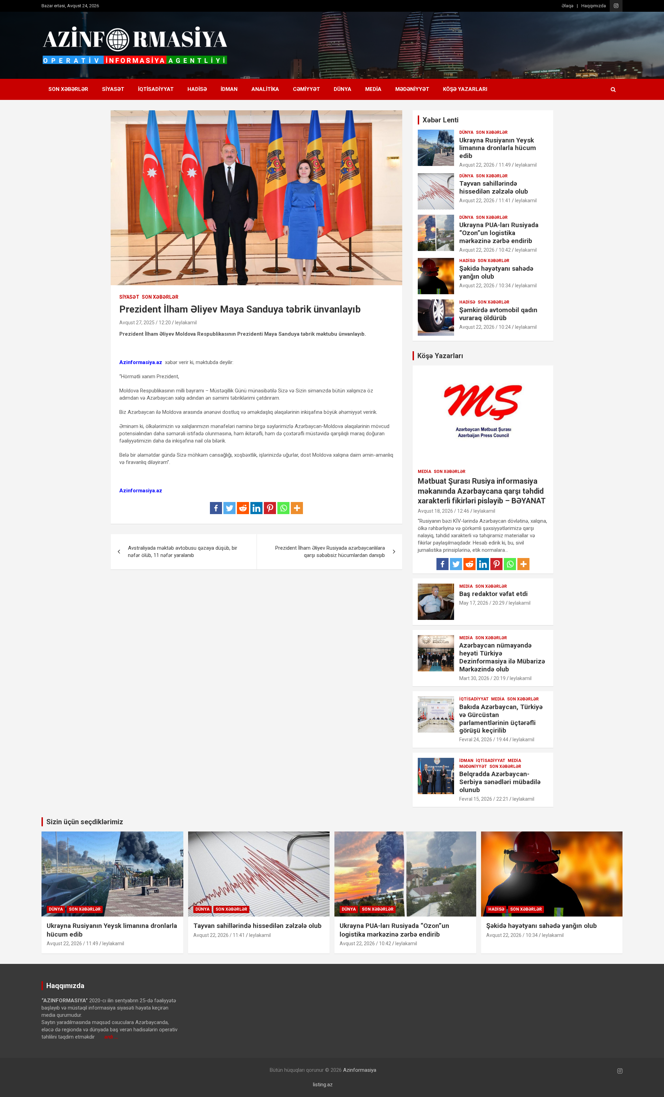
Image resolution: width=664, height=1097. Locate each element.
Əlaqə (567, 5)
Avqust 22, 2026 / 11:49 (485, 165)
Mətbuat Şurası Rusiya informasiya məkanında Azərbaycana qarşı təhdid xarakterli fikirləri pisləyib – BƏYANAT (482, 491)
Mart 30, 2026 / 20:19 (482, 678)
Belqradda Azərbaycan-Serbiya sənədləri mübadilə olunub (500, 782)
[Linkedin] (256, 508)
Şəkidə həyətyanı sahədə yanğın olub (496, 272)
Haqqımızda (593, 5)
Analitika (265, 89)
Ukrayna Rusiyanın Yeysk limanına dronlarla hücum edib (497, 148)
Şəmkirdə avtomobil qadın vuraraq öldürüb (498, 314)
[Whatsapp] (283, 508)
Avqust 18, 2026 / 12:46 (443, 511)
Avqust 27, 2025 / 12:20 (145, 322)
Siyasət (113, 89)
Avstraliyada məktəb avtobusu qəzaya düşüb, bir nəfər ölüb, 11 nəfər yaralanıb (182, 551)
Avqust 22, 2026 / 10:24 (485, 327)
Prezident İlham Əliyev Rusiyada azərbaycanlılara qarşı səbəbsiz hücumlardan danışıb (330, 551)
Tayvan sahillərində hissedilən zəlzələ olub (493, 187)
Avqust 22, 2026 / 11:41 (485, 200)
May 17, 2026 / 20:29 (482, 603)
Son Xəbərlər (68, 89)
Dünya (342, 89)
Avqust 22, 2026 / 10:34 (485, 285)
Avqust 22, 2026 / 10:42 (485, 250)
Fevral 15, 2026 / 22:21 (483, 799)
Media (373, 89)
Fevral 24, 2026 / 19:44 (483, 739)
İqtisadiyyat (156, 89)
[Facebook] (216, 508)
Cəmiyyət (306, 89)
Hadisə (197, 89)
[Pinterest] (270, 508)
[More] (297, 508)
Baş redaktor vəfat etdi (493, 594)
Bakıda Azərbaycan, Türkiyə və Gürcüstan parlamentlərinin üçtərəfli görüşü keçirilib (501, 718)
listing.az (323, 1084)
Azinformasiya (359, 1070)
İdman (229, 89)
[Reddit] (243, 508)
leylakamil (186, 322)
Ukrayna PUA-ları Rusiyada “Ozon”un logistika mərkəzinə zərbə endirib (498, 233)
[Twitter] (229, 508)
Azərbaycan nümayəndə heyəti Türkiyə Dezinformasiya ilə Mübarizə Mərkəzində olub (502, 657)
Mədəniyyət (412, 89)
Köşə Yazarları (465, 89)
